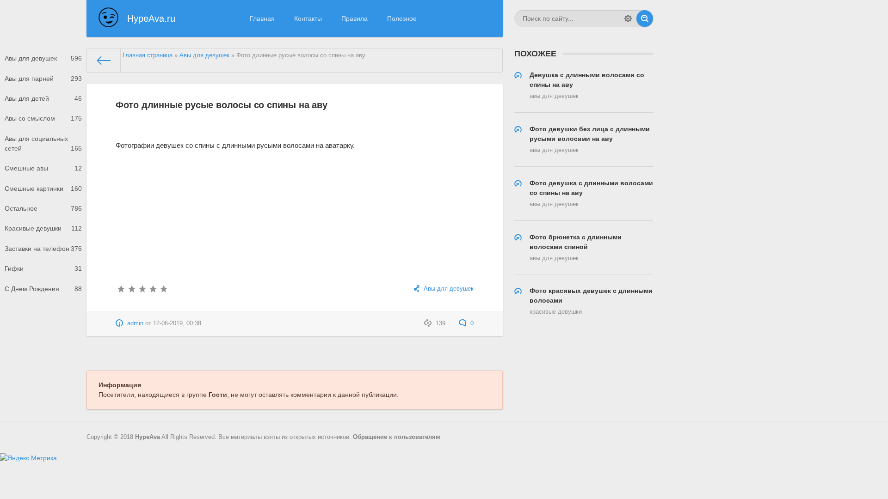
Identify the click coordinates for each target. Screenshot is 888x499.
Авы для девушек (43, 58)
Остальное (43, 208)
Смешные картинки (43, 188)
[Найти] (644, 18)
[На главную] (104, 60)
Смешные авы (43, 168)
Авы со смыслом (43, 118)
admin (135, 323)
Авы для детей (43, 98)
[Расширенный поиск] (628, 18)
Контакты (308, 18)
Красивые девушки (43, 228)
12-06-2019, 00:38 (177, 323)
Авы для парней (43, 78)
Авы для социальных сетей (43, 143)
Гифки (43, 268)
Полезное (402, 18)
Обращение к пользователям (396, 437)
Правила (354, 18)
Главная (262, 18)
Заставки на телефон (43, 248)
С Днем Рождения (43, 288)
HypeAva (147, 437)
